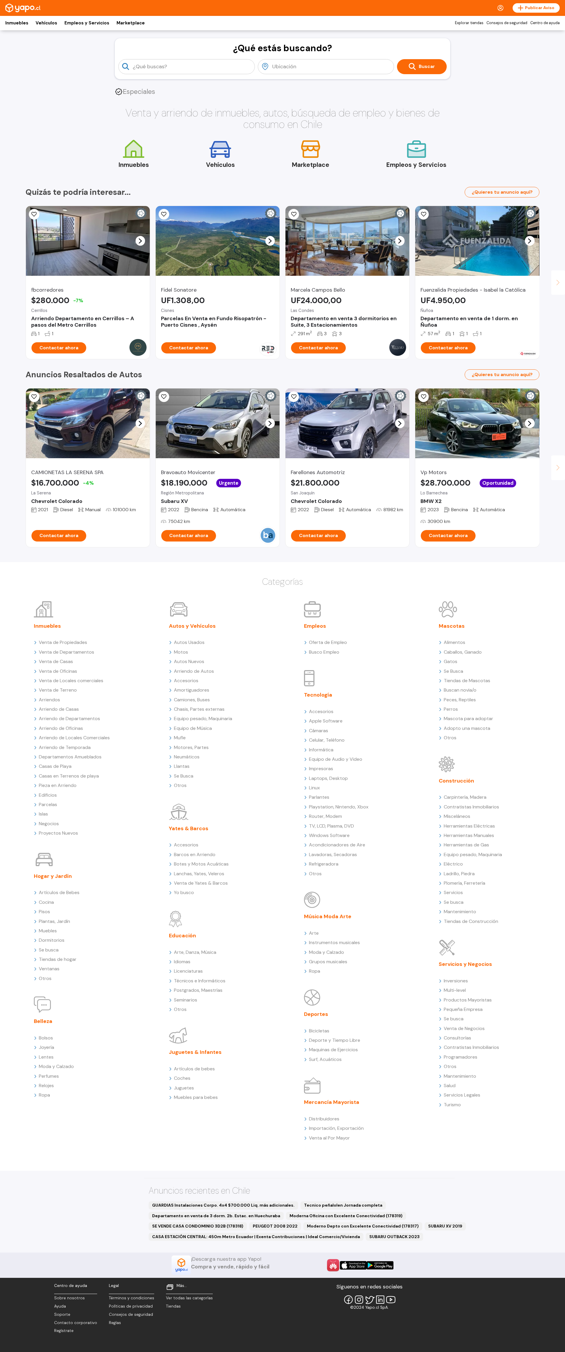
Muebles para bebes (196, 1097)
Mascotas (452, 626)
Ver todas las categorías (189, 1297)
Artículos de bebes (194, 1069)
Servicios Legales (462, 1095)
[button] (140, 240)
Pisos (44, 911)
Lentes (46, 1057)
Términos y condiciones (131, 1297)
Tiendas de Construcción (471, 921)
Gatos (450, 661)
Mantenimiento (460, 911)
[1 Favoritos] (164, 396)
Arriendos (49, 700)
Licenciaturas (188, 971)
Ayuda (60, 1306)
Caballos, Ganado (463, 652)
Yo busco (184, 892)
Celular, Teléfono (327, 740)
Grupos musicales (328, 962)
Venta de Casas (56, 661)
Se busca (49, 950)
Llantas (182, 766)
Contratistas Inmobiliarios (471, 807)
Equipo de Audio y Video (335, 759)
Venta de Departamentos (66, 652)
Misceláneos (457, 816)
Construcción (456, 780)
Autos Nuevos (189, 661)
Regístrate (64, 1330)
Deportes (316, 1014)
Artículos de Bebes (59, 892)
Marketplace (131, 23)
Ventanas (49, 969)
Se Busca (183, 776)
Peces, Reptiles (460, 700)
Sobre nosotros (69, 1297)
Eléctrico (453, 864)
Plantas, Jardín (54, 921)
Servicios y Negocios (465, 964)
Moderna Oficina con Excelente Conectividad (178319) (346, 1215)
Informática (321, 750)
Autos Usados (189, 642)
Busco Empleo (324, 652)
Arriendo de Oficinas (61, 728)
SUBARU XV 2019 (445, 1226)
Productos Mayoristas (468, 1000)
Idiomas (182, 962)
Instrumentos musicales (334, 942)
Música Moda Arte (327, 916)
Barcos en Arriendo (194, 854)
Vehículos (46, 23)
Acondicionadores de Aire (337, 845)
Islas (43, 814)
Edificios (48, 795)
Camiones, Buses (192, 700)
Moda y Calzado (56, 1066)
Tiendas (173, 1306)
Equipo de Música (193, 728)
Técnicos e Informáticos (199, 981)
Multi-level (455, 990)
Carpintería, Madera (465, 797)
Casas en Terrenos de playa (69, 776)
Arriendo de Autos (194, 671)
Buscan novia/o (460, 690)
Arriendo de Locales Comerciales (74, 738)
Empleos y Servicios (86, 23)
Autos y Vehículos (192, 626)
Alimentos (454, 642)
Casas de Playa (55, 766)
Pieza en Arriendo (58, 785)
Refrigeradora (323, 864)
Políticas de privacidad (131, 1306)
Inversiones (456, 981)
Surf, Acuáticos (325, 1059)
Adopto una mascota (467, 728)
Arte (314, 933)
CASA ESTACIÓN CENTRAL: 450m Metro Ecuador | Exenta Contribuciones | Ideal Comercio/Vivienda (256, 1236)
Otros (45, 978)
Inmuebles (16, 23)
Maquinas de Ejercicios (333, 1050)
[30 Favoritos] (34, 214)
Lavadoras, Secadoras (333, 854)
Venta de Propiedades (63, 642)
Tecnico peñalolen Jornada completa (343, 1205)
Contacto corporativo (75, 1322)
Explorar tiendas (469, 23)
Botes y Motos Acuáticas (201, 864)
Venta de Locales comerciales (71, 680)
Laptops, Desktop (328, 778)
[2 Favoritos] (34, 396)
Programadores (460, 1057)
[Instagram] (359, 1299)
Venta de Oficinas (58, 671)
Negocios (49, 823)
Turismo (452, 1105)
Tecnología (318, 694)
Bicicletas (319, 1031)
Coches (182, 1078)
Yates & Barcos (188, 828)
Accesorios (186, 680)
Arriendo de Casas (59, 709)
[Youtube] (390, 1299)
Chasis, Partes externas (199, 709)
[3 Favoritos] (423, 396)
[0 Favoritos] (164, 214)
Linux (314, 788)
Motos (181, 652)
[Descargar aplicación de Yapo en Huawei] (333, 1265)
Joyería (46, 1047)
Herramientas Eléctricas (469, 826)
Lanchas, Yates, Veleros (199, 874)
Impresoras (321, 768)
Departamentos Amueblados (70, 757)
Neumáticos (187, 757)
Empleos (315, 626)
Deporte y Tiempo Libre (334, 1040)
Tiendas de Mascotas (467, 680)
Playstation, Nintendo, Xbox (338, 807)
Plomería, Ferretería (464, 883)
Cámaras (318, 731)
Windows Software (329, 835)
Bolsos (46, 1038)
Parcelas (48, 804)
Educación (182, 935)
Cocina (46, 902)
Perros (451, 709)
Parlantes (319, 797)
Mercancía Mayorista (331, 1102)
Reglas (115, 1322)
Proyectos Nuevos (58, 833)
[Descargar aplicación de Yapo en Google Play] (380, 1265)
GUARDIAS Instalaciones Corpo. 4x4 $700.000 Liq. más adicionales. (223, 1205)
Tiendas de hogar (58, 959)
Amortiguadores (191, 690)
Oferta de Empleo (328, 642)
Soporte (62, 1314)
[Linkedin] (380, 1299)
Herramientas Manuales (469, 835)
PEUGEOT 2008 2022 (275, 1226)
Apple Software (326, 721)
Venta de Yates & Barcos (201, 883)
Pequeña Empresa (463, 1009)
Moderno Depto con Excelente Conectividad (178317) (363, 1226)
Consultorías (457, 1038)
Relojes (46, 1085)
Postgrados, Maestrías (198, 990)
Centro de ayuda (545, 23)
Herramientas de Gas (466, 845)
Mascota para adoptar (468, 718)
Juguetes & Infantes (195, 1052)
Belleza (43, 1021)
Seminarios (185, 1000)
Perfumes (49, 1076)
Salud (450, 1085)
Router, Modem (325, 816)
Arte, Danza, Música (195, 952)
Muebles (48, 931)
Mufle (180, 738)
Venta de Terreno (58, 690)
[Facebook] (348, 1299)
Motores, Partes (191, 747)
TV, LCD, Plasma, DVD (331, 826)
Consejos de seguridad (506, 23)
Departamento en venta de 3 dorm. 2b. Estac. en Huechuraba (216, 1215)
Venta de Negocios (464, 1028)
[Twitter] (369, 1299)
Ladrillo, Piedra (459, 874)
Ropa (44, 1095)
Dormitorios (51, 940)
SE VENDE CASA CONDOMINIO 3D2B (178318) (197, 1226)
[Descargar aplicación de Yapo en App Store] (353, 1265)
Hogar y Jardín (53, 876)
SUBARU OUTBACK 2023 (394, 1236)
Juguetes (184, 1088)
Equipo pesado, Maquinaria (203, 718)
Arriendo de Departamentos (69, 718)
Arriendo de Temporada (65, 747)
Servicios (453, 892)
